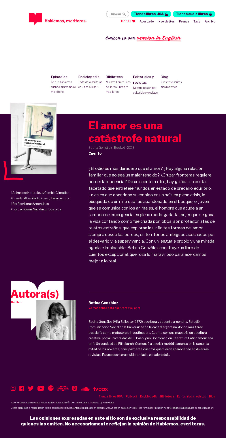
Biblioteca (118, 84)
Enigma (85, 402)
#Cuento (17, 198)
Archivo (210, 21)
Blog (171, 82)
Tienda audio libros (192, 14)
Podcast (131, 396)
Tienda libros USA (149, 14)
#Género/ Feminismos (53, 198)
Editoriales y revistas (145, 84)
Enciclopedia (90, 82)
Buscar (115, 14)
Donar (126, 21)
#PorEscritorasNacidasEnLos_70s (36, 209)
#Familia (30, 198)
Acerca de (147, 21)
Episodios (63, 84)
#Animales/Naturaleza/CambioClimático (40, 193)
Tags (196, 21)
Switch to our (143, 38)
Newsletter (166, 21)
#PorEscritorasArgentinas (30, 204)
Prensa (184, 21)
